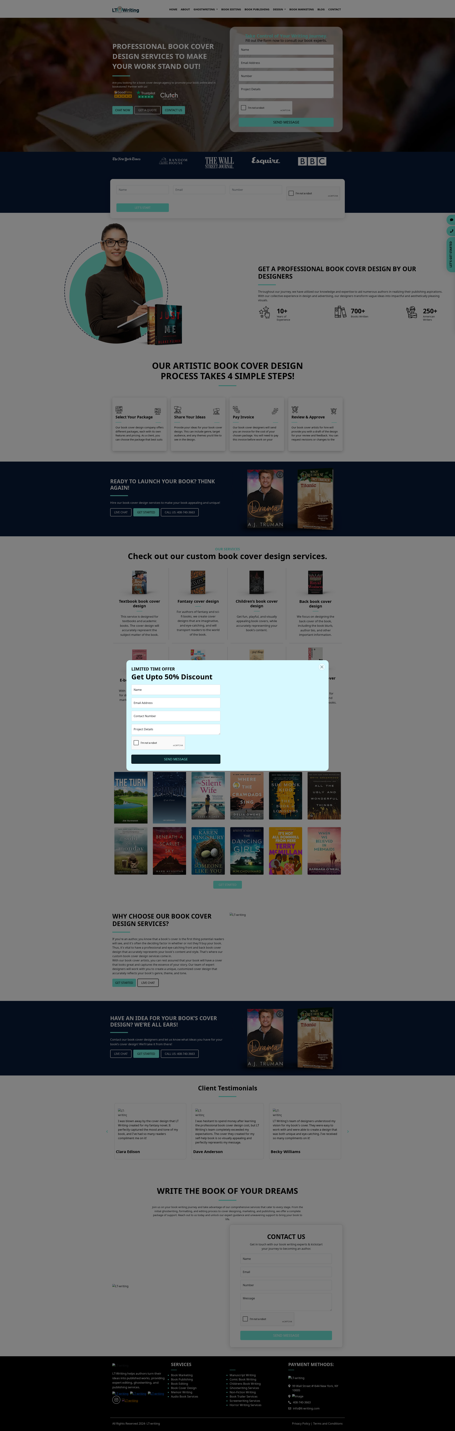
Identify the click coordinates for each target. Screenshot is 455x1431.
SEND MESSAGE (176, 759)
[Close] (322, 667)
